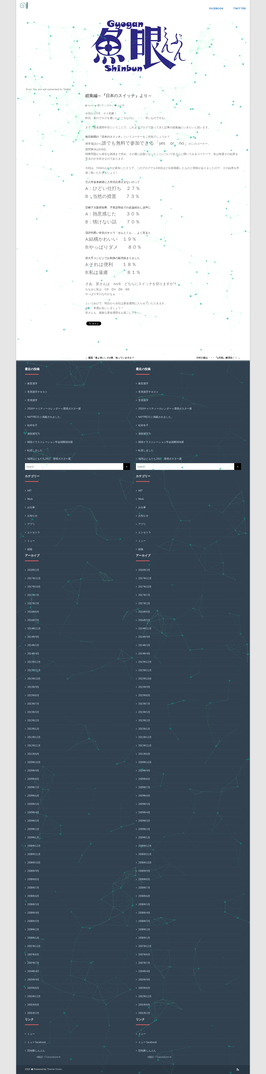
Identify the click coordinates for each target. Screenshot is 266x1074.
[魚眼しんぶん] (23, 9)
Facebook (216, 8)
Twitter (239, 8)
